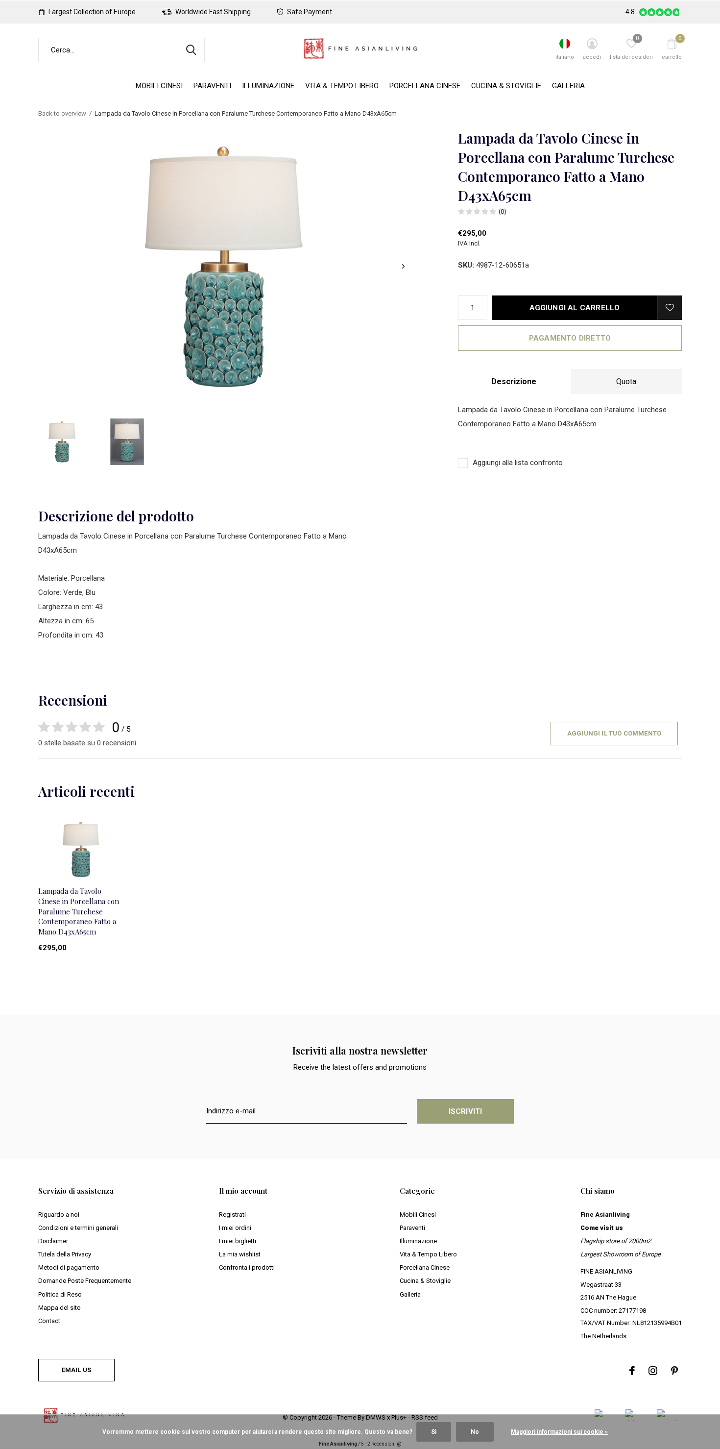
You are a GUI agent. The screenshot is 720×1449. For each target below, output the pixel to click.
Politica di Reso (60, 1294)
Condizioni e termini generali (78, 1227)
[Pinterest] (674, 1370)
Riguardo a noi (58, 1214)
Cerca (191, 50)
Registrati (232, 1214)
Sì (433, 1431)
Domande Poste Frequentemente (84, 1280)
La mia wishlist (240, 1254)
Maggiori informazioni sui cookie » (559, 1431)
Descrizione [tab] (513, 381)
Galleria (568, 85)
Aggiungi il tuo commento (614, 733)
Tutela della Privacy (64, 1254)
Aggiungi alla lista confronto (518, 462)
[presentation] (403, 266)
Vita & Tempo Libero (342, 85)
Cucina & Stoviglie (506, 85)
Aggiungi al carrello (574, 307)
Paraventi (212, 85)
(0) (502, 211)
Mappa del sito (59, 1307)
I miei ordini (235, 1227)
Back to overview (62, 113)
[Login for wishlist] (669, 307)
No (475, 1431)
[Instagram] (652, 1370)
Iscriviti (465, 1111)
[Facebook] (632, 1370)
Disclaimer (53, 1241)
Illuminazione (268, 85)
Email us (76, 1370)
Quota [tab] (626, 381)
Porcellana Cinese (424, 85)
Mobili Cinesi (159, 85)
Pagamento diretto (570, 338)
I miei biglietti (237, 1241)
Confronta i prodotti (247, 1267)
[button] (62, 441)
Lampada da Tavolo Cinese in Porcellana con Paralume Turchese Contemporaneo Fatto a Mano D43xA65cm (78, 911)
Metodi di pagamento (68, 1267)
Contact (49, 1321)
